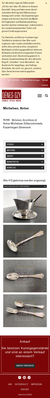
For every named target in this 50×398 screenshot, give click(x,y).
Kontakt (45, 80)
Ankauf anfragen (25, 366)
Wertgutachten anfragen (31, 80)
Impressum (36, 385)
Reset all (33, 120)
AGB (10, 385)
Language (45, 85)
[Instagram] (30, 378)
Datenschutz (21, 385)
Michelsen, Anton (20, 120)
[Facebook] (20, 378)
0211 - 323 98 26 (13, 80)
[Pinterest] (25, 378)
